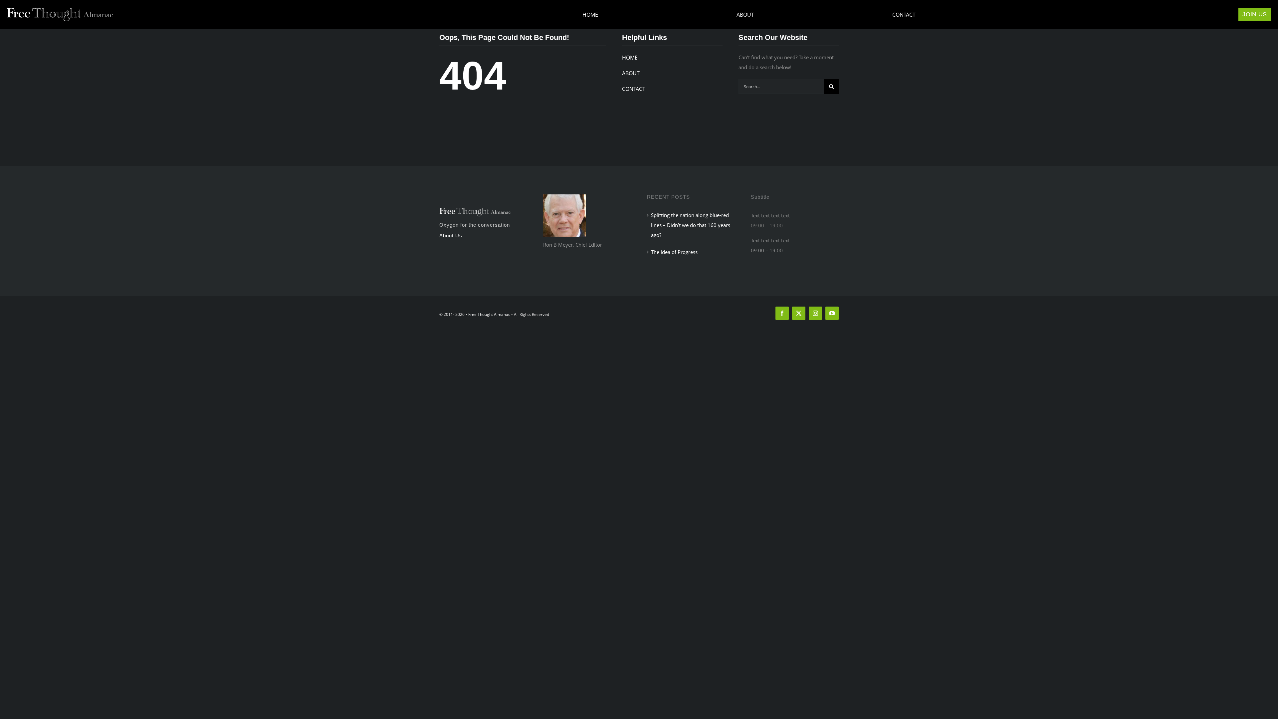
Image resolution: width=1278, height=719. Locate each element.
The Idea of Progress (674, 252)
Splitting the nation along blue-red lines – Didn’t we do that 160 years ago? (690, 225)
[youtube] (832, 313)
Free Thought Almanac (489, 314)
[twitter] (798, 313)
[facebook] (782, 313)
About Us (450, 235)
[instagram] (815, 313)
